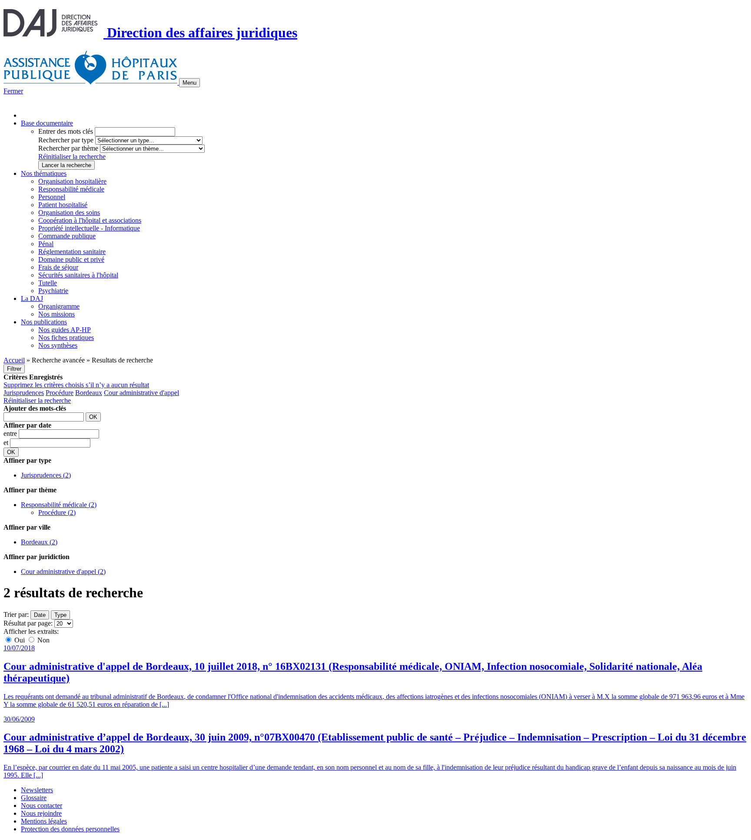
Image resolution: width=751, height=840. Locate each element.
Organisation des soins (69, 212)
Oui (20, 640)
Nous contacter (41, 805)
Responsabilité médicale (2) (58, 504)
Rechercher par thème (68, 148)
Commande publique (67, 236)
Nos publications (44, 322)
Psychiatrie (53, 290)
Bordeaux (88, 392)
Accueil (14, 360)
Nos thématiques (43, 173)
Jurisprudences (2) (46, 475)
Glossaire (34, 797)
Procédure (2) (57, 512)
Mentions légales (44, 821)
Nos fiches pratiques (66, 337)
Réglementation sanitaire (72, 251)
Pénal (45, 243)
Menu (189, 82)
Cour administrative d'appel (141, 392)
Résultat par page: (28, 623)
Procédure (59, 392)
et (6, 442)
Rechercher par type (65, 140)
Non (43, 640)
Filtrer (14, 369)
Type (60, 615)
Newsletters (37, 790)
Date (40, 615)
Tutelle (47, 283)
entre (11, 433)
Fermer (13, 91)
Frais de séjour (58, 267)
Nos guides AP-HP (64, 329)
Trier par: (16, 614)
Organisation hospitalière (72, 181)
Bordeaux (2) (39, 542)
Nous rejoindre (41, 813)
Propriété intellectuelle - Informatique (89, 228)
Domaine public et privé (71, 259)
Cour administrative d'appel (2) (63, 571)
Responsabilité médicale (71, 189)
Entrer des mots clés (65, 131)
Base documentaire (47, 123)
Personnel (51, 197)
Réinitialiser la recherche (72, 156)
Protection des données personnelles (70, 829)
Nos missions (56, 314)
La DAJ (32, 298)
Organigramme (59, 306)
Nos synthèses (57, 345)
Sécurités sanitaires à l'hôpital (78, 275)
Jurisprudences (23, 392)
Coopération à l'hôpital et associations (89, 220)
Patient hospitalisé (62, 204)
